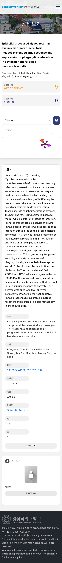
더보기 (32, 445)
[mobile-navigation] (58, 6)
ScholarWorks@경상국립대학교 (20, 7)
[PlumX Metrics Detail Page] (45, 144)
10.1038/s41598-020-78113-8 (24, 370)
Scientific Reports (17, 410)
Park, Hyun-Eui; (28, 73)
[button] (56, 120)
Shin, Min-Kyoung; (23, 76)
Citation (9, 120)
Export (8, 130)
